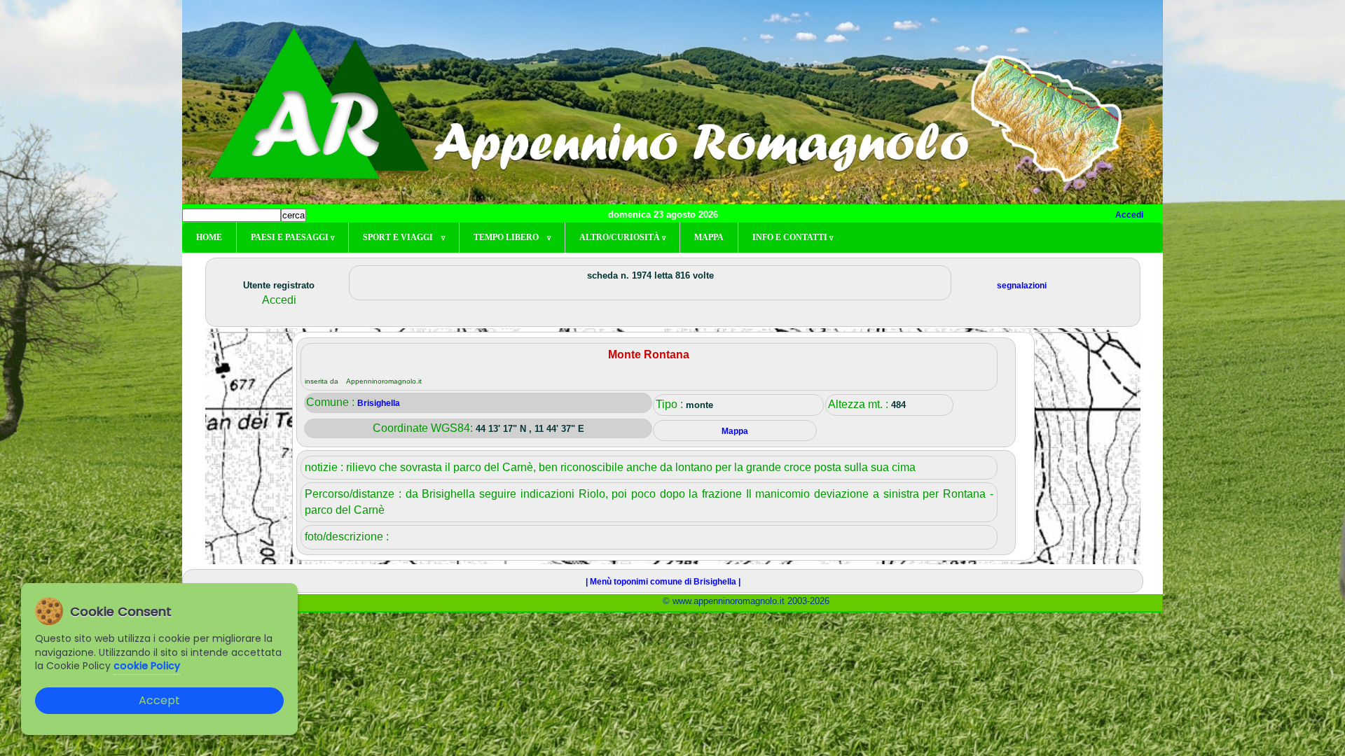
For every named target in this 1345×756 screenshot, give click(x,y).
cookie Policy (146, 666)
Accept (159, 700)
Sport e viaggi (404, 237)
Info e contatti (792, 237)
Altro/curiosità (622, 237)
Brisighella (378, 403)
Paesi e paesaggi (292, 237)
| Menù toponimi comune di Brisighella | (663, 582)
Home (209, 237)
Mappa (709, 237)
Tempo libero (512, 237)
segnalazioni (1022, 285)
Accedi (1129, 215)
